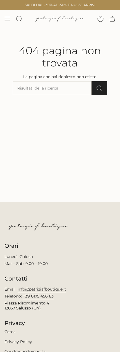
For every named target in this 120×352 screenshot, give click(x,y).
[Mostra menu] (7, 19)
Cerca (10, 331)
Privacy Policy (18, 341)
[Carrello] (112, 19)
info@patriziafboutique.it (42, 289)
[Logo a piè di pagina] (38, 226)
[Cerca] (99, 88)
